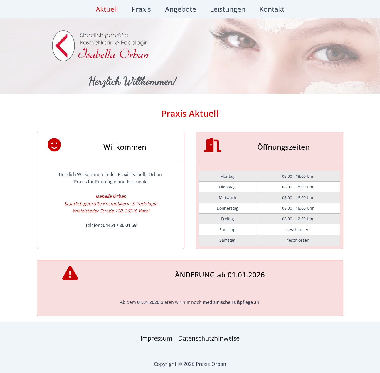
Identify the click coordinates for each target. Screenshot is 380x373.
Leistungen (227, 9)
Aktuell (107, 9)
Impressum (156, 338)
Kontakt (271, 9)
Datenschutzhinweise (209, 338)
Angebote (180, 9)
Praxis (141, 9)
